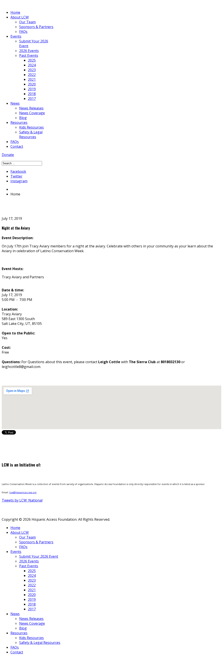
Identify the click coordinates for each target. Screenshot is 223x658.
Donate (8, 154)
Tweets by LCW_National (22, 500)
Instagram (18, 181)
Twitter (16, 176)
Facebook (18, 171)
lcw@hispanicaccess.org (22, 492)
